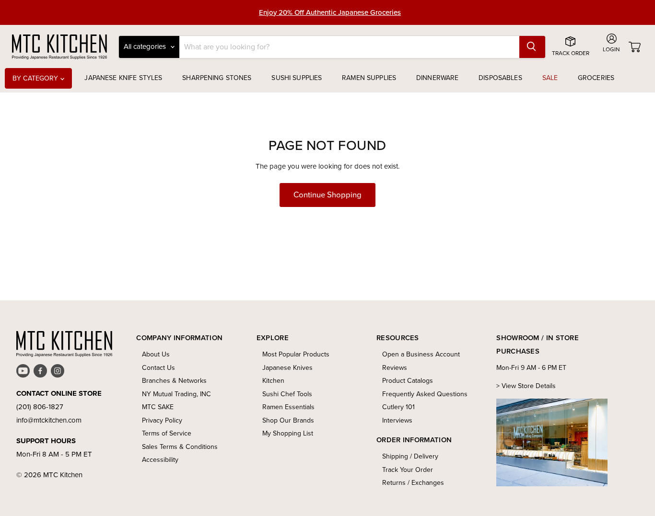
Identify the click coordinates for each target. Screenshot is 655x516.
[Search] (532, 47)
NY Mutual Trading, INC (176, 394)
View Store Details (529, 386)
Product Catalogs (407, 381)
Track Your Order (407, 470)
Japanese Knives (287, 368)
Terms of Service (166, 433)
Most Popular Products (295, 354)
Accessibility (160, 460)
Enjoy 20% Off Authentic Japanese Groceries (330, 12)
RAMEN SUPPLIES (369, 78)
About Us (156, 354)
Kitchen (273, 381)
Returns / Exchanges (413, 483)
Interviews (397, 420)
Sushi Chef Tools (287, 394)
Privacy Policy (162, 420)
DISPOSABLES (500, 78)
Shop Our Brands (288, 420)
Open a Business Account (421, 354)
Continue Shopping (327, 195)
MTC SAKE (158, 407)
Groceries (596, 78)
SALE (550, 78)
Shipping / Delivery (410, 456)
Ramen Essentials (288, 407)
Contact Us (158, 368)
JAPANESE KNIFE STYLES (123, 78)
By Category (36, 78)
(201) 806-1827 (39, 406)
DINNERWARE (437, 78)
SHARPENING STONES (216, 78)
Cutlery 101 (398, 407)
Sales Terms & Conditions (180, 447)
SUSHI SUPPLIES (296, 78)
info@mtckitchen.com (49, 420)
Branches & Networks (174, 381)
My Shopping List (287, 433)
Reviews (394, 368)
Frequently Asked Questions (425, 394)
